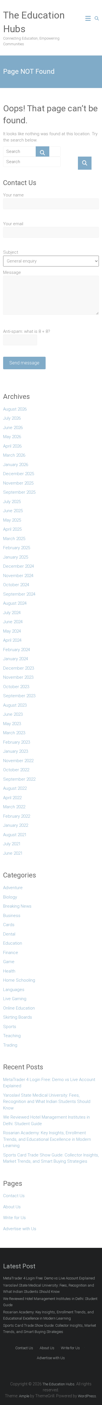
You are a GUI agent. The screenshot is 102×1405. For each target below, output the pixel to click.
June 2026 (13, 427)
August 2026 (15, 409)
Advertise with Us (19, 1228)
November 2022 (18, 760)
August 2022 (15, 788)
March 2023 (14, 732)
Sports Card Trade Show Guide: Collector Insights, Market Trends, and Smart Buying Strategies (51, 1158)
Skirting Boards (17, 1017)
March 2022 (14, 806)
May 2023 (12, 723)
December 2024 (18, 566)
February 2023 (16, 742)
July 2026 (12, 418)
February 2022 (16, 816)
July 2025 (12, 501)
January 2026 (15, 464)
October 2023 (16, 686)
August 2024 (15, 603)
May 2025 (12, 520)
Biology (10, 897)
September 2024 (19, 594)
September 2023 (19, 695)
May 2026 (12, 436)
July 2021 (12, 843)
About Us (12, 1206)
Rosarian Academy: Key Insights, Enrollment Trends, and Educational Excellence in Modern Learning (47, 1139)
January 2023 (15, 751)
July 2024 (12, 612)
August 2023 (15, 705)
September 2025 (19, 492)
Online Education (19, 1008)
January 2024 (15, 658)
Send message (24, 363)
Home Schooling (19, 980)
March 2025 (14, 538)
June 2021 (13, 853)
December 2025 (18, 473)
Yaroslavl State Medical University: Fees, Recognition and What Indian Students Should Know (46, 1102)
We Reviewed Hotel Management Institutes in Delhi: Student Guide (46, 1120)
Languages (13, 989)
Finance (10, 952)
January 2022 (15, 825)
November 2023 (18, 677)
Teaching (12, 1035)
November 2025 (18, 483)
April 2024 (12, 640)
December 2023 (18, 668)
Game (8, 961)
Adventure (13, 887)
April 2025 (12, 529)
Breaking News (17, 906)
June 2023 (13, 714)
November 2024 (18, 575)
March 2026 (14, 455)
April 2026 (12, 446)
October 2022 (16, 769)
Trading (10, 1045)
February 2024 (16, 649)
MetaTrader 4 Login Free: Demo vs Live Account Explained (49, 1083)
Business (11, 915)
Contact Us (14, 1195)
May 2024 (12, 631)
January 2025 (15, 557)
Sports (9, 1026)
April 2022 (12, 797)
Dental (9, 934)
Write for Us (14, 1217)
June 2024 (13, 621)
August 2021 (15, 834)
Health (9, 971)
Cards (8, 924)
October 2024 (16, 584)
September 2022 (19, 779)
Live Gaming (14, 998)
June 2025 (13, 510)
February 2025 (16, 547)
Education (12, 943)
